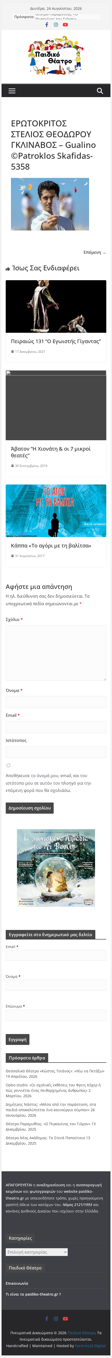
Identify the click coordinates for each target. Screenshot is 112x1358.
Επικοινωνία (17, 1283)
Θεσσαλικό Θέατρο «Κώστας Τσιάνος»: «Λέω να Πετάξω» (55, 1070)
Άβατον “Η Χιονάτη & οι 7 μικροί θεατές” (51, 452)
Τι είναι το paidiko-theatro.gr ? (33, 1294)
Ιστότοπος (16, 740)
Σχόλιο (14, 619)
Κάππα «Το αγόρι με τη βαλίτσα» (51, 545)
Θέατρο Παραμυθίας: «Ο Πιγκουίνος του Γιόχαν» (56, 19)
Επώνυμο (15, 1006)
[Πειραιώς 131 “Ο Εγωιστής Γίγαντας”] (56, 284)
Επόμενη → (95, 252)
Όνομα (14, 690)
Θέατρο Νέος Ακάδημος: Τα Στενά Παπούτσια (45, 1137)
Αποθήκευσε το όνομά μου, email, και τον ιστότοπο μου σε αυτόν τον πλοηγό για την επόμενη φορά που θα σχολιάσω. (48, 783)
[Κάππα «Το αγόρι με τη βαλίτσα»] (56, 488)
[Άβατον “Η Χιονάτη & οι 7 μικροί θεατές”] (56, 374)
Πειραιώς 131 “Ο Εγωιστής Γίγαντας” (56, 341)
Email (13, 715)
